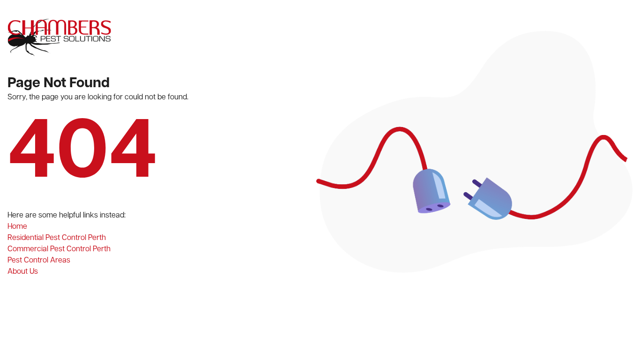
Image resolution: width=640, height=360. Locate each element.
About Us (22, 272)
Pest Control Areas (38, 260)
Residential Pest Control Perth (56, 238)
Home (17, 227)
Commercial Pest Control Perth (59, 249)
